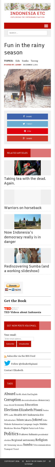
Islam (20, 420)
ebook (11, 405)
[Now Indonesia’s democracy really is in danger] (27, 227)
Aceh (18, 394)
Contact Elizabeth (13, 370)
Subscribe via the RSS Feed (20, 356)
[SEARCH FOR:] (27, 33)
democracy (44, 400)
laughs (36, 424)
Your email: (10, 334)
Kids (18, 60)
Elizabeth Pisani (30, 410)
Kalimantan (17, 424)
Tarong (34, 60)
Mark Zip (41, 461)
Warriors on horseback (23, 207)
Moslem (17, 428)
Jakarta (28, 420)
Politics (11, 433)
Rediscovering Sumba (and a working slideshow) (26, 268)
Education (31, 404)
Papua (24, 428)
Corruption (12, 399)
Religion (41, 440)
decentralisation (30, 400)
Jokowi (37, 419)
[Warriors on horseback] (27, 202)
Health (18, 414)
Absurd (9, 393)
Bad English (32, 394)
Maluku (43, 424)
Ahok (24, 394)
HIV (25, 414)
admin (18, 65)
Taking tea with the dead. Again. (25, 181)
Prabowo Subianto (28, 434)
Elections (11, 409)
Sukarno (20, 445)
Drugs (6, 405)
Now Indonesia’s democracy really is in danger (22, 236)
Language (28, 424)
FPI (6, 414)
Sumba (25, 60)
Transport (8, 449)
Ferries (46, 410)
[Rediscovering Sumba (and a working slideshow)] (27, 261)
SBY (5, 445)
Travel (16, 449)
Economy (19, 404)
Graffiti (10, 415)
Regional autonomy (23, 440)
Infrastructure (10, 420)
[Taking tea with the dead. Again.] (27, 173)
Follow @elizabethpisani (24, 363)
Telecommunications (42, 445)
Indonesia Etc (36, 414)
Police (41, 428)
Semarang (11, 445)
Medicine (8, 428)
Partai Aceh (33, 428)
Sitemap (29, 464)
